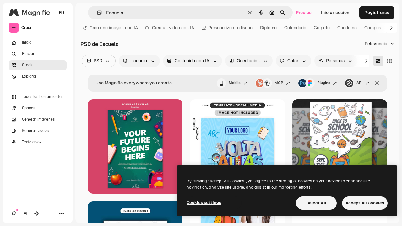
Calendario (295, 27)
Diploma (268, 27)
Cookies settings (204, 202)
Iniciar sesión (335, 12)
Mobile (235, 82)
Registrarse (376, 12)
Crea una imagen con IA (114, 27)
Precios (304, 12)
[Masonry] (378, 61)
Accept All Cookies (364, 203)
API (359, 82)
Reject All (316, 203)
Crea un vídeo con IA (173, 27)
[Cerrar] (376, 83)
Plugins (323, 82)
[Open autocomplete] (97, 12)
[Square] (389, 61)
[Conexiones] (14, 213)
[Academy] (25, 213)
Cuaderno (347, 27)
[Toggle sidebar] (62, 13)
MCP (278, 82)
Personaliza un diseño (230, 27)
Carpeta (322, 27)
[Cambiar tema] (36, 213)
